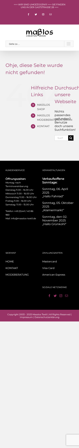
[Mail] (66, 295)
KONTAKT (43, 126)
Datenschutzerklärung (47, 317)
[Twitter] (55, 295)
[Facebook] (49, 295)
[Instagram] (60, 295)
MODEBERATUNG (17, 274)
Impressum (26, 317)
